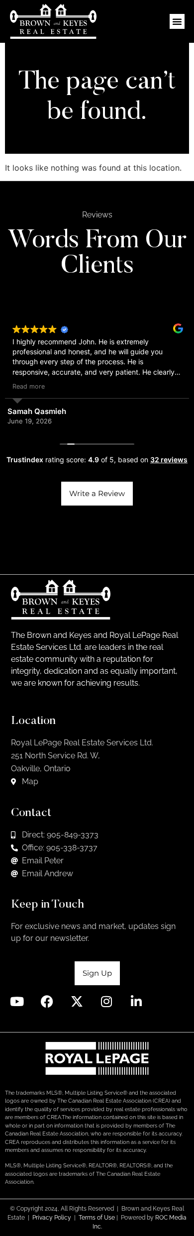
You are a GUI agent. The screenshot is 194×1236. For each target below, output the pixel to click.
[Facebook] (47, 1001)
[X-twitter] (77, 1001)
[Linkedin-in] (136, 1001)
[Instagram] (106, 1001)
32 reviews (169, 459)
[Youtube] (17, 1001)
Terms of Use (97, 1217)
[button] (177, 21)
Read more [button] (28, 386)
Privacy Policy (51, 1217)
